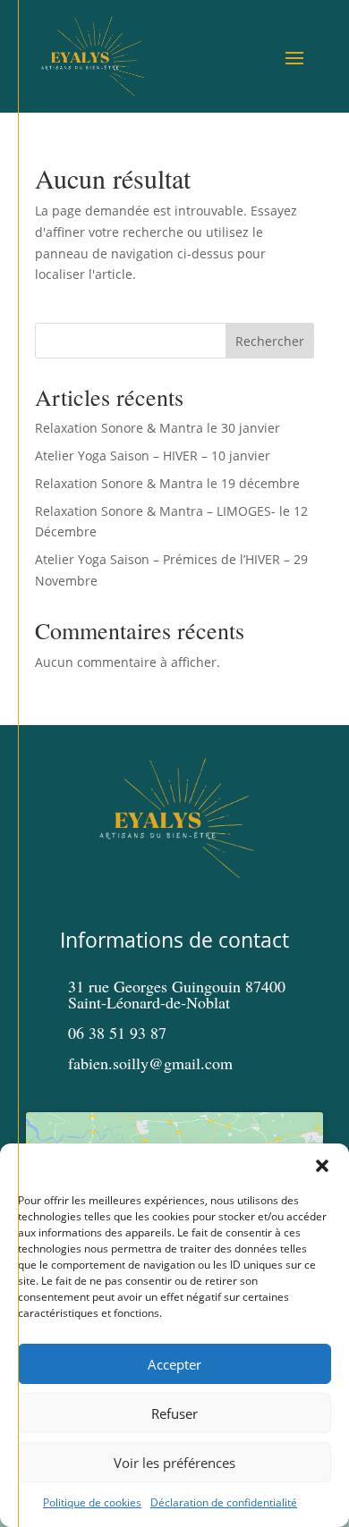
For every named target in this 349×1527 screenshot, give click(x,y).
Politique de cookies (92, 1502)
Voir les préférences (174, 1463)
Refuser (174, 1413)
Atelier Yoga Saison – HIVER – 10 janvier (152, 455)
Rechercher (269, 341)
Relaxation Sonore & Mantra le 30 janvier (157, 427)
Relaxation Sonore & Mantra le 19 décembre (167, 483)
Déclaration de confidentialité (223, 1502)
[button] (322, 1166)
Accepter (174, 1364)
